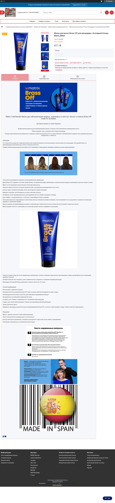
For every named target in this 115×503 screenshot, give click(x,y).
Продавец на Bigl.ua (57, 481)
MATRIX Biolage (35, 472)
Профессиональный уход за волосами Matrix (19, 27)
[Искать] (101, 12)
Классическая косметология (67, 455)
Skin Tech (33, 462)
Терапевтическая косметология (68, 460)
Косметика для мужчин (94, 460)
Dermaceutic (34, 465)
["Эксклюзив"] (10, 12)
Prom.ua (65, 480)
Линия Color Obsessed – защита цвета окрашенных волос (51, 27)
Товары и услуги (44, 21)
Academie (33, 467)
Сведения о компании (7, 462)
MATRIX (33, 470)
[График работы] (112, 12)
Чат (109, 498)
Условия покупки (6, 458)
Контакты (65, 21)
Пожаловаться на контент (52, 483)
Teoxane (33, 460)
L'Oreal (32, 475)
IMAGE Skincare (35, 455)
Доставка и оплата (79, 21)
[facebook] (3, 436)
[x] (5, 436)
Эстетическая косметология (67, 458)
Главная (32, 21)
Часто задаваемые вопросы (9, 455)
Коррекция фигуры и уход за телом (97, 458)
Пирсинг (89, 467)
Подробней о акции (79, 5)
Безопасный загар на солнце (95, 462)
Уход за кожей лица (93, 455)
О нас (56, 21)
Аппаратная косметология (67, 462)
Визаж (89, 465)
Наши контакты (5, 460)
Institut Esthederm (36, 458)
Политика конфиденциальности (68, 483)
